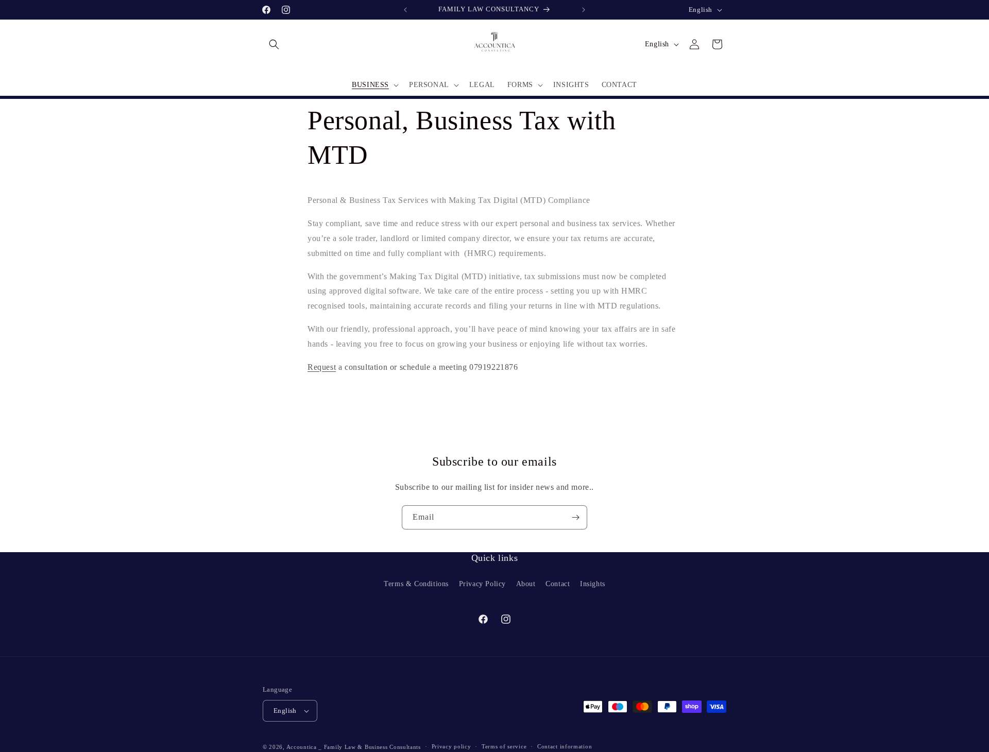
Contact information (564, 746)
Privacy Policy (482, 583)
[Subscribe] (575, 517)
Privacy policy (451, 746)
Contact (557, 583)
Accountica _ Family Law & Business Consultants (353, 747)
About (526, 583)
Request (322, 366)
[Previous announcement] (405, 10)
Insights (592, 583)
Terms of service (504, 746)
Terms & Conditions (416, 583)
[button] (274, 44)
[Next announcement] (583, 10)
